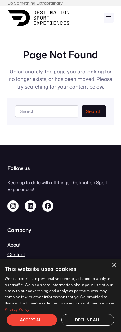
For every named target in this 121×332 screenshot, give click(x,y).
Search (93, 111)
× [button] (114, 265)
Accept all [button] (31, 319)
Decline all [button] (87, 319)
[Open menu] (109, 18)
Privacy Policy (17, 309)
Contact (16, 254)
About (13, 245)
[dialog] (60, 295)
